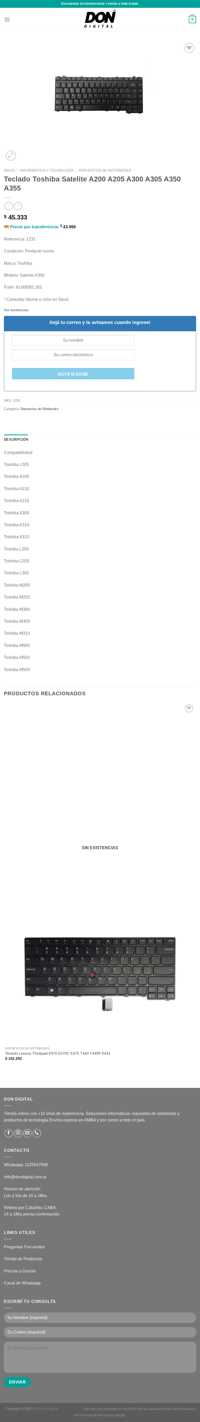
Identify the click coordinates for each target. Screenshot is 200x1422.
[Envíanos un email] (27, 1133)
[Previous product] (18, 206)
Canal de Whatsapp (22, 1283)
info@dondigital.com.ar (25, 1177)
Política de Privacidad (178, 1409)
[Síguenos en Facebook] (8, 1133)
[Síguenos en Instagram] (18, 1133)
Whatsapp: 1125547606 (26, 1165)
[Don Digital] (100, 19)
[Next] (23, 153)
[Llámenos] (37, 1133)
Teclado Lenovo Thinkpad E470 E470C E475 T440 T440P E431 (57, 1053)
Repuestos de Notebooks (105, 170)
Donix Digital (47, 1408)
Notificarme (73, 374)
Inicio (9, 170)
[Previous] (6, 1079)
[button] (7, 19)
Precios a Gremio (20, 1271)
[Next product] (8, 206)
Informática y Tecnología (47, 170)
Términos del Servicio (94, 1415)
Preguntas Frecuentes (24, 1247)
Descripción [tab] (16, 439)
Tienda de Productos (23, 1259)
